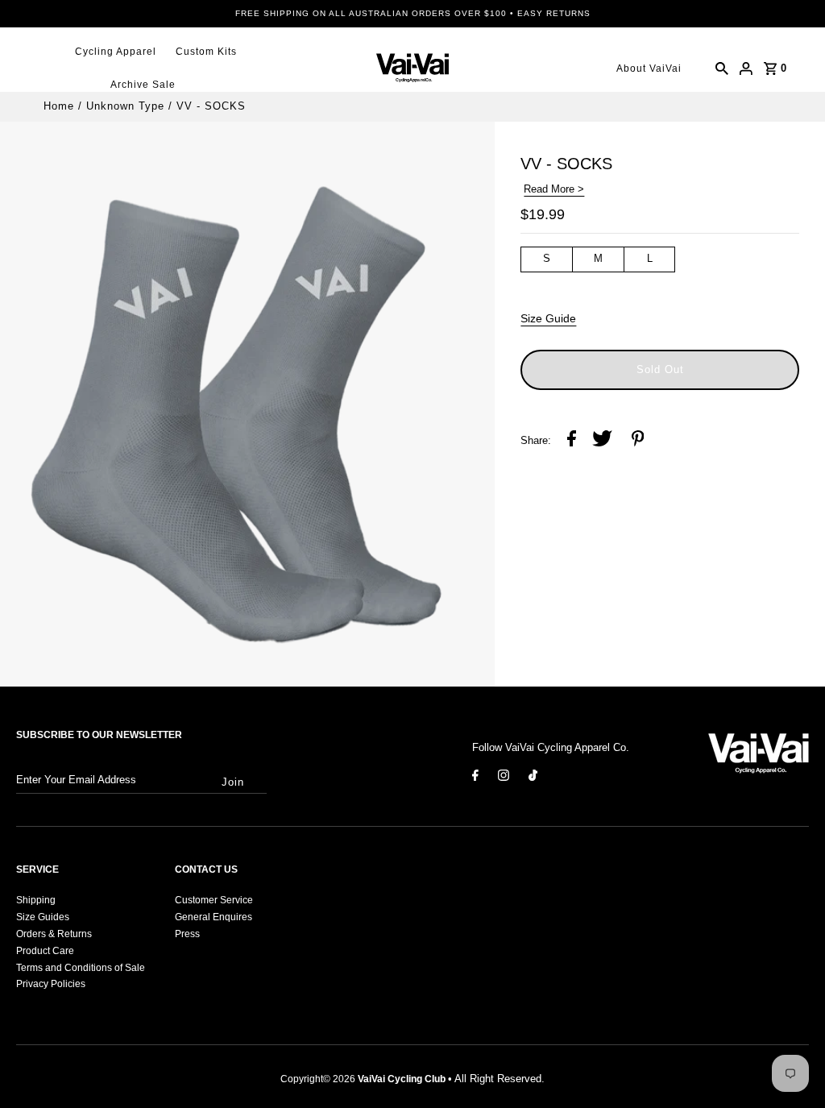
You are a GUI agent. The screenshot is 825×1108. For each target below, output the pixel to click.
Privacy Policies (50, 984)
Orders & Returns (54, 934)
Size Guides (42, 917)
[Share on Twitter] (602, 441)
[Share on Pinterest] (638, 441)
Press (187, 934)
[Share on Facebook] (571, 441)
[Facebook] (475, 778)
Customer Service (214, 900)
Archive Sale (143, 84)
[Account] (746, 68)
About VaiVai (649, 68)
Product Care (45, 951)
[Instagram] (503, 778)
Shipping (36, 900)
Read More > (554, 189)
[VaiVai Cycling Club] (412, 68)
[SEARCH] (721, 68)
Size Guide (548, 318)
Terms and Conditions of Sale (80, 967)
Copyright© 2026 (363, 1079)
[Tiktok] (533, 778)
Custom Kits (206, 51)
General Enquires (213, 917)
